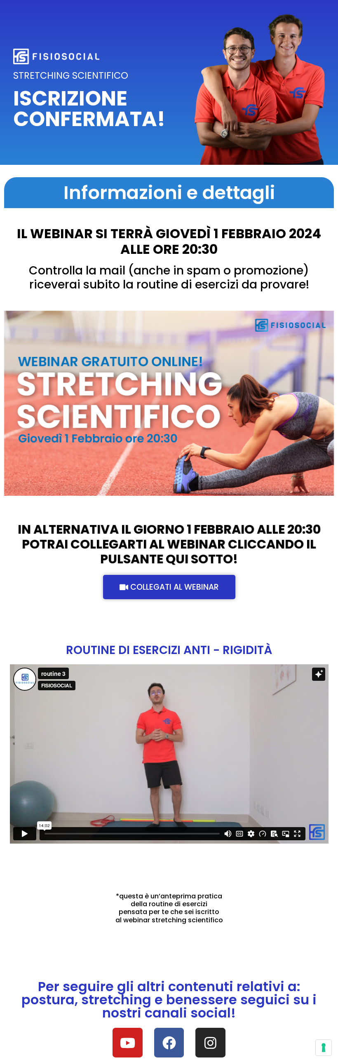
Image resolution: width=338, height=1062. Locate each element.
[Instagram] (210, 1043)
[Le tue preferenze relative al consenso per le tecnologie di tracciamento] (323, 1047)
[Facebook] (169, 1043)
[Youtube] (128, 1043)
